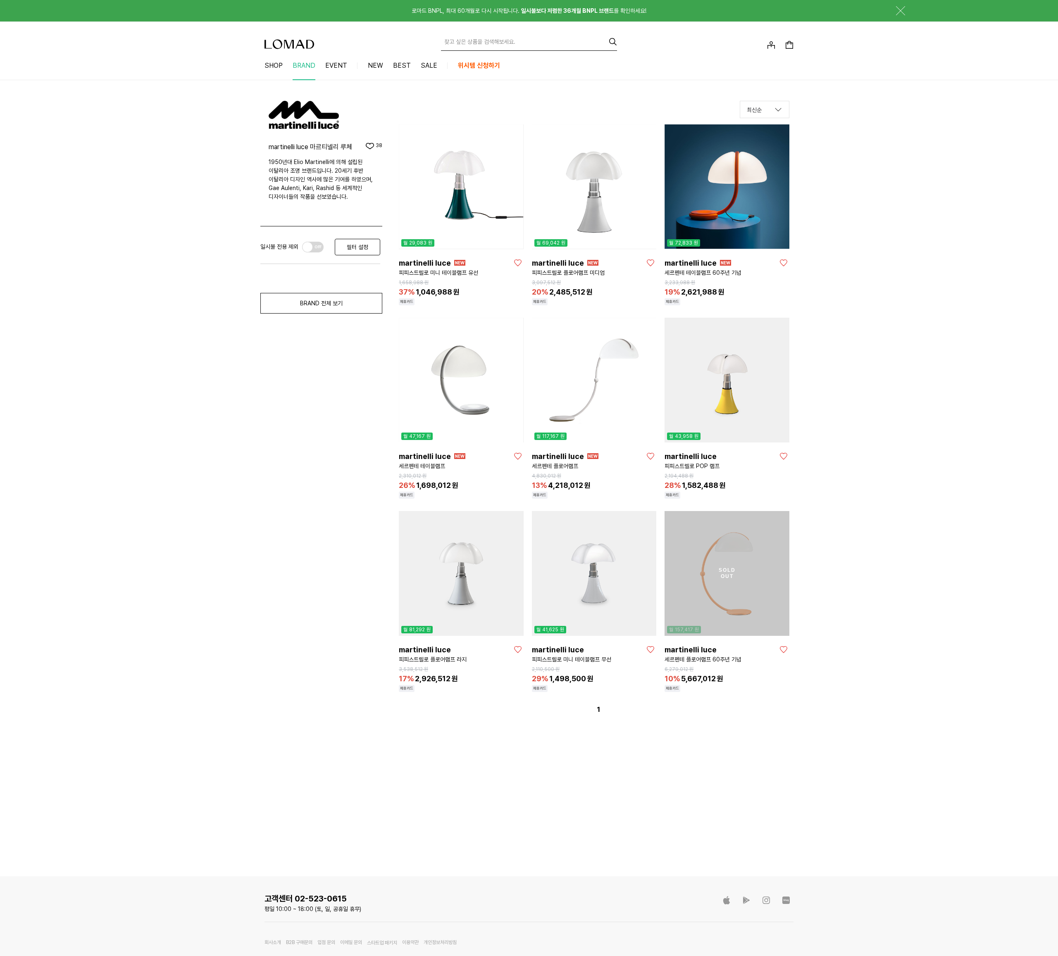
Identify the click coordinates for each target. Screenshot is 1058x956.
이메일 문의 (351, 942)
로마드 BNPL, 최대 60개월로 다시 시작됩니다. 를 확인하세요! (529, 10)
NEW (375, 65)
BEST (402, 65)
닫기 (894, 10)
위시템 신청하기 (479, 65)
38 (379, 146)
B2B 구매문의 (299, 942)
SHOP (273, 65)
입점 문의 (326, 942)
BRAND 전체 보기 (321, 303)
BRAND (304, 65)
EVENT (336, 65)
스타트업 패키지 (382, 943)
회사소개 (272, 942)
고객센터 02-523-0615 (305, 899)
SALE (429, 65)
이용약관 (410, 942)
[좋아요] (518, 263)
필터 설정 (357, 247)
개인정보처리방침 (440, 942)
